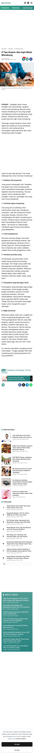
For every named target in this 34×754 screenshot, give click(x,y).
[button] (25, 3)
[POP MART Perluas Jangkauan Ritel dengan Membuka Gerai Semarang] (6, 460)
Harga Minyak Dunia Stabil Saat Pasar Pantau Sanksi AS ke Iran (19, 507)
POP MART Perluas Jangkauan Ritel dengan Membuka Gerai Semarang (22, 459)
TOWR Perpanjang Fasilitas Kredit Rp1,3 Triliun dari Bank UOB (16, 613)
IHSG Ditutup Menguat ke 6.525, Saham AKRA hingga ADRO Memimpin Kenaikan (16, 599)
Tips (29, 370)
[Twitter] (23, 385)
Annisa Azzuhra (5, 58)
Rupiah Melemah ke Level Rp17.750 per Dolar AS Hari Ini (15, 626)
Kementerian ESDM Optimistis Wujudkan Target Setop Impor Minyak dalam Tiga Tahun (19, 543)
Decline (17, 750)
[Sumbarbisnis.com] (6, 3)
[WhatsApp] (30, 385)
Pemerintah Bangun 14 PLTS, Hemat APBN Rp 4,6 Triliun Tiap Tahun (18, 514)
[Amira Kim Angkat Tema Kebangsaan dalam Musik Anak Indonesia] (6, 494)
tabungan (21, 370)
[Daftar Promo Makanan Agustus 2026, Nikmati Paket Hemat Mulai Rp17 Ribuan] (6, 448)
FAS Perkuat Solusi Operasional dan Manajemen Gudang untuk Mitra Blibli (18, 521)
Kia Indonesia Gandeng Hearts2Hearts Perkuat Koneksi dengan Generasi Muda (22, 482)
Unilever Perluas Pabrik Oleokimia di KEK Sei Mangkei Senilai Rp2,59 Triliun (19, 550)
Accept (17, 744)
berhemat (11, 370)
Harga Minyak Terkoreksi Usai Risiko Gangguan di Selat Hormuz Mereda (18, 557)
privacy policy (21, 739)
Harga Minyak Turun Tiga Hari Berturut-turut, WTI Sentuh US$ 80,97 (19, 528)
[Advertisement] (17, 29)
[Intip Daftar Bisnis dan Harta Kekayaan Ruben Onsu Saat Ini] (6, 437)
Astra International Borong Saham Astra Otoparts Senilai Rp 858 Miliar (15, 619)
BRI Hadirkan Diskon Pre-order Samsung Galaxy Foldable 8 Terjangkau (22, 470)
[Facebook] (19, 385)
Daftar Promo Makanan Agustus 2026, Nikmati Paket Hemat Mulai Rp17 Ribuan (22, 447)
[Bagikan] (30, 59)
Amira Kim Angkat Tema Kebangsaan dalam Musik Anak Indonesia (22, 493)
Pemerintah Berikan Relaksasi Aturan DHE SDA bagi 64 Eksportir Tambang (16, 633)
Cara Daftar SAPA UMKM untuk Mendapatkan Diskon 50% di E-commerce (16, 606)
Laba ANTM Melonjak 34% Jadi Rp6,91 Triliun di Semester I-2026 (15, 647)
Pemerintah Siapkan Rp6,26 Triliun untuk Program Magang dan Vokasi (16, 640)
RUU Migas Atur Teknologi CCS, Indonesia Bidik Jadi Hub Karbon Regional (17, 536)
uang (5, 372)
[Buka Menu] (28, 3)
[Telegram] (27, 385)
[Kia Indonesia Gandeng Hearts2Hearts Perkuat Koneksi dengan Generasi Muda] (6, 482)
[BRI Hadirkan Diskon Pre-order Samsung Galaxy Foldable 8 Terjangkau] (6, 471)
